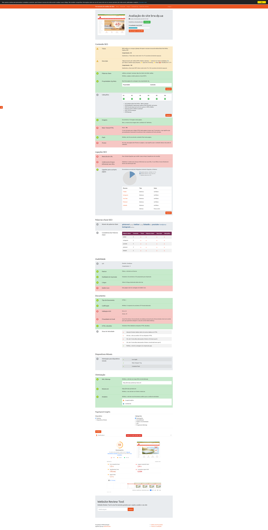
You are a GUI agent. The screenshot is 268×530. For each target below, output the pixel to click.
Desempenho (139, 418)
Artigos (128, 6)
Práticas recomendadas (142, 421)
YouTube (125, 198)
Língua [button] (169, 6)
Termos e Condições (156, 526)
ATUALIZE (147, 22)
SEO (137, 423)
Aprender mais (143, 2)
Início (117, 6)
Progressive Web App (141, 425)
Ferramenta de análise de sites (104, 6)
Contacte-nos (134, 6)
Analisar (98, 431)
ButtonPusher (107, 526)
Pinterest (125, 202)
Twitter (125, 191)
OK (262, 2)
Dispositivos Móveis (102, 420)
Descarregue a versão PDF (136, 31)
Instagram (125, 195)
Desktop (99, 418)
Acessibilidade (140, 420)
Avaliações (122, 6)
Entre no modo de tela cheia (134, 435)
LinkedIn (125, 205)
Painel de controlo (144, 6)
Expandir (168, 89)
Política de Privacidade (157, 524)
